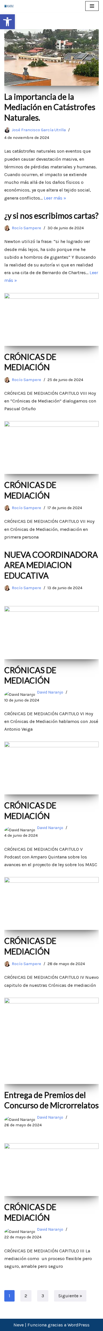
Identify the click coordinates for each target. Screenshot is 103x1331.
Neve (18, 1325)
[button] (7, 21)
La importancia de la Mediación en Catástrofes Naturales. (49, 107)
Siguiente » (70, 1295)
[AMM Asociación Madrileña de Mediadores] (10, 6)
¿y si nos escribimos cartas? (51, 215)
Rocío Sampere (26, 228)
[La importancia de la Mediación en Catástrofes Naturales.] (51, 57)
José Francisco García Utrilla (39, 129)
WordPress (79, 1325)
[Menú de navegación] (92, 6)
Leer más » (55, 198)
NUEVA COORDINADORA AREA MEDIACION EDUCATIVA (51, 565)
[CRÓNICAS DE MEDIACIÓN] (51, 319)
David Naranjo (50, 692)
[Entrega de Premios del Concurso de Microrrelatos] (51, 1041)
